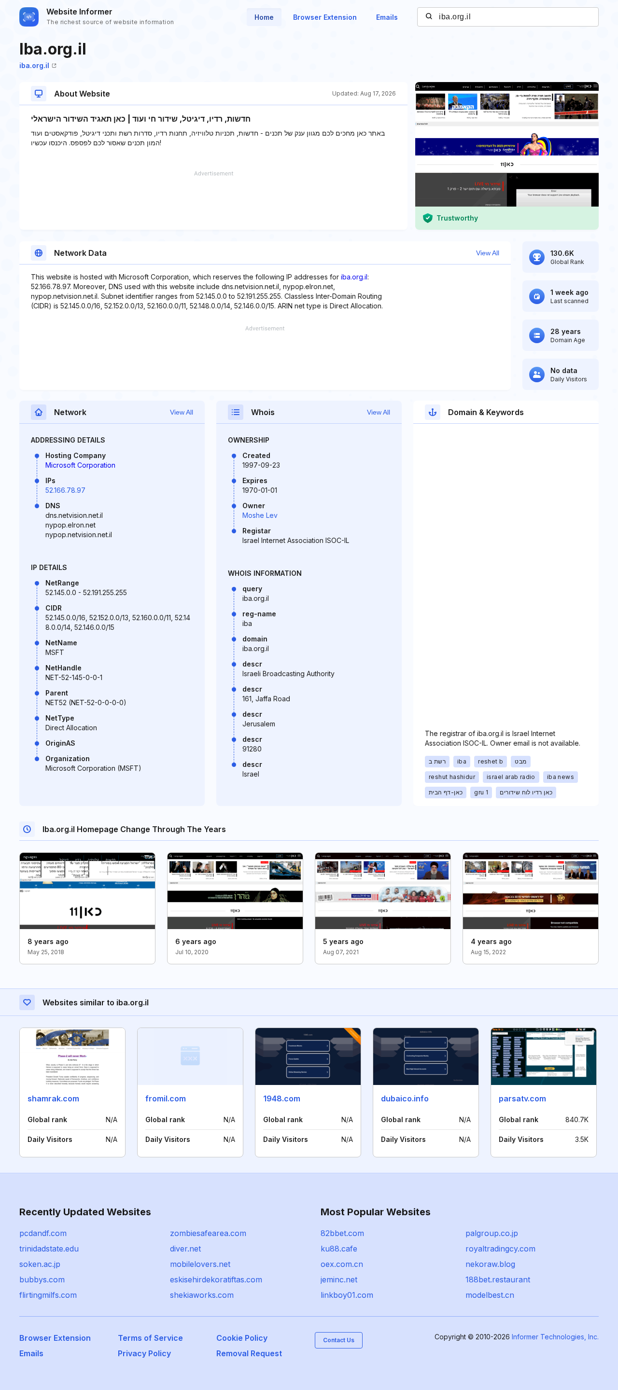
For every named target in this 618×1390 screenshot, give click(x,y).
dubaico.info (405, 1098)
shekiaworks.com (202, 1295)
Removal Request (249, 1353)
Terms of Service (150, 1338)
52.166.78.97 (65, 490)
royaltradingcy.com (500, 1248)
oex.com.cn (342, 1264)
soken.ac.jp (39, 1264)
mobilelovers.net (200, 1264)
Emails (387, 17)
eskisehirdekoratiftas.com (216, 1279)
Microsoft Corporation (80, 465)
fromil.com (165, 1098)
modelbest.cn (489, 1295)
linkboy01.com (347, 1295)
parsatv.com (522, 1098)
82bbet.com (342, 1233)
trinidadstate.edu (49, 1248)
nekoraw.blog (490, 1264)
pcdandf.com (43, 1233)
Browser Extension (325, 17)
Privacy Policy (144, 1353)
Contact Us (338, 1340)
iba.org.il (34, 65)
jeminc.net (339, 1279)
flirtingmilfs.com (48, 1295)
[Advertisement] (213, 200)
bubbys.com (42, 1279)
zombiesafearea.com (208, 1233)
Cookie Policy (241, 1338)
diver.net (185, 1248)
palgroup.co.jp (491, 1233)
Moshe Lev (260, 515)
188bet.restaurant (497, 1279)
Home (264, 17)
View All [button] (487, 253)
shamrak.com (53, 1098)
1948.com (281, 1098)
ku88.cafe (339, 1248)
